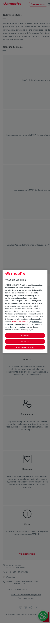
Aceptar (25, 335)
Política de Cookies (20, 322)
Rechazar (25, 341)
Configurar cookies (25, 347)
